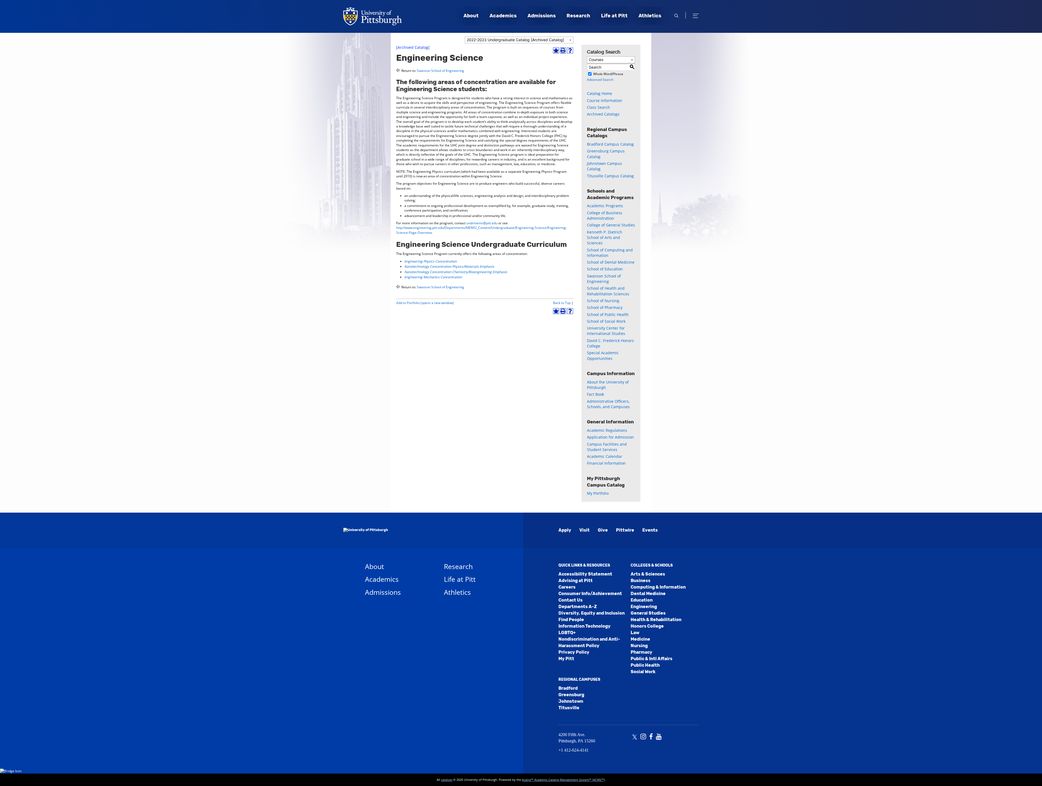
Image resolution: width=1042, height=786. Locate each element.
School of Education (605, 268)
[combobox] (519, 40)
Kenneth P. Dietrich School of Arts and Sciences (604, 237)
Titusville (568, 707)
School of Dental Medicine (610, 262)
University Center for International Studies (606, 330)
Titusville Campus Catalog (610, 175)
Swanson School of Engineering (440, 70)
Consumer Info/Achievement (590, 593)
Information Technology (584, 626)
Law (635, 632)
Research (578, 16)
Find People (571, 619)
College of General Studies (611, 225)
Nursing (639, 645)
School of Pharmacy (604, 307)
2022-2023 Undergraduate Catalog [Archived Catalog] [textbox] (515, 39)
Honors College (647, 626)
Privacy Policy (573, 652)
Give (603, 530)
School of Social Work (606, 321)
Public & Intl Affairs (651, 658)
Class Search (598, 107)
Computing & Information (658, 587)
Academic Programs (605, 205)
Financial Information (606, 463)
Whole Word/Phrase (608, 74)
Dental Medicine (648, 593)
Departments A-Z (577, 606)
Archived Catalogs (603, 114)
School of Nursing (603, 300)
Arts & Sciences (648, 574)
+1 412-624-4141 (573, 750)
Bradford (568, 688)
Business (640, 580)
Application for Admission (610, 437)
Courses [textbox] (596, 59)
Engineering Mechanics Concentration (433, 277)
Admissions (542, 16)
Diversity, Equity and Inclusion (591, 613)
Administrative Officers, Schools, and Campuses (608, 404)
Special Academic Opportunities (603, 355)
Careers (567, 587)
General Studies (648, 613)
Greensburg (571, 694)
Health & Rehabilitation (656, 619)
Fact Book (595, 394)
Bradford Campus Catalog (610, 144)
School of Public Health (608, 314)
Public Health (645, 665)
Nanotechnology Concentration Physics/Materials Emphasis (449, 266)
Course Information (604, 100)
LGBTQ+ (567, 632)
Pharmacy (641, 652)
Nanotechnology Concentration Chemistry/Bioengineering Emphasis (455, 272)
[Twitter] (634, 737)
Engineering (644, 606)
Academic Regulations (607, 430)
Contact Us (570, 600)
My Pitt (566, 658)
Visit (584, 530)
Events (650, 530)
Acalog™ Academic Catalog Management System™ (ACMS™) (563, 780)
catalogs (446, 780)
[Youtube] (659, 737)
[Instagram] (643, 737)
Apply (564, 530)
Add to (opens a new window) (425, 303)
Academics (503, 16)
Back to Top (562, 303)
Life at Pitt (614, 16)
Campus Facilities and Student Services (607, 447)
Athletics (649, 16)
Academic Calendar (604, 456)
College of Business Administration (604, 215)
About (471, 16)
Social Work (643, 671)
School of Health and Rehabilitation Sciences (608, 291)
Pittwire (625, 530)
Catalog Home (599, 93)
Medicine (640, 639)
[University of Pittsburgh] (365, 530)
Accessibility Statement (585, 574)
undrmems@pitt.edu (481, 223)
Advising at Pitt (575, 580)
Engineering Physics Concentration (430, 261)
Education (642, 600)
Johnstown (570, 701)
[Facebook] (651, 737)
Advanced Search (600, 79)
